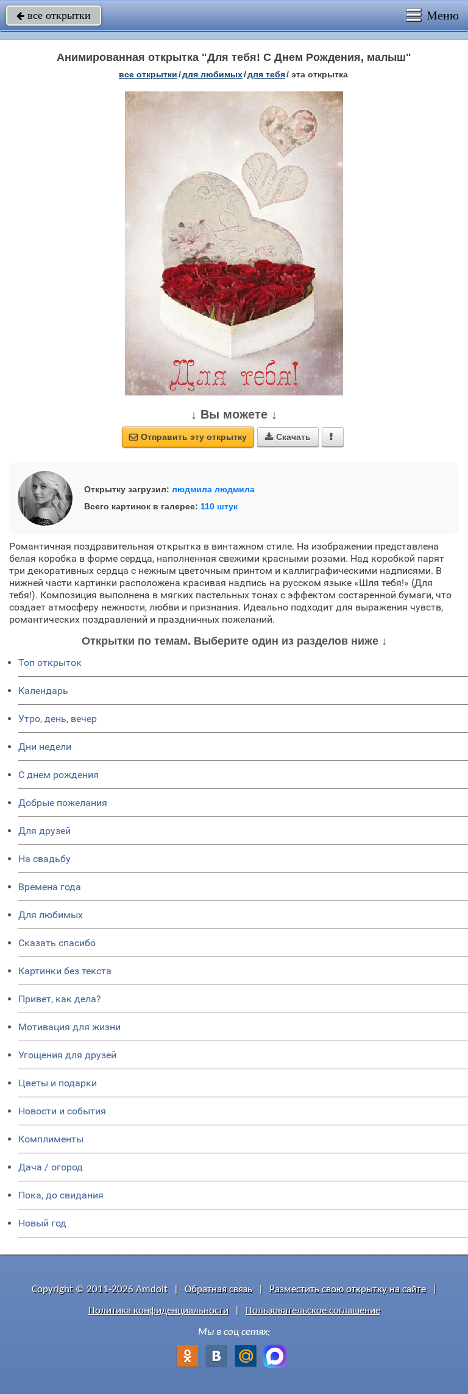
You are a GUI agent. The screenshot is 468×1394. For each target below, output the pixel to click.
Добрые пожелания (62, 802)
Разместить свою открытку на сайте (347, 1289)
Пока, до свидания (61, 1195)
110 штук (219, 506)
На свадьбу (44, 859)
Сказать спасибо (57, 943)
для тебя (266, 74)
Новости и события (62, 1111)
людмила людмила (213, 489)
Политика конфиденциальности (158, 1311)
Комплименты (50, 1139)
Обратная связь (218, 1289)
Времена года (49, 887)
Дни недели (44, 746)
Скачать (288, 437)
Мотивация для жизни (69, 1027)
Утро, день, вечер (57, 718)
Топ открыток (50, 662)
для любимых (212, 74)
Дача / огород (50, 1167)
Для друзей (44, 831)
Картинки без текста (65, 971)
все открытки (53, 15)
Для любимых (50, 915)
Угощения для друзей (67, 1055)
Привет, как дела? (59, 999)
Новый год (42, 1223)
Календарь (43, 690)
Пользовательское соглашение (313, 1311)
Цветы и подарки (57, 1083)
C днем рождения (58, 774)
